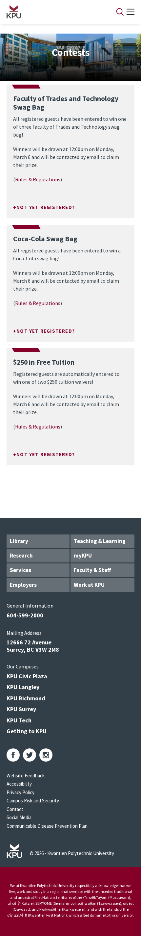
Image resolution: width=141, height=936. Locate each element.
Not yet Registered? (45, 207)
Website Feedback (26, 775)
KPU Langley (23, 687)
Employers (23, 584)
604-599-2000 (25, 615)
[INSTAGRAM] (45, 755)
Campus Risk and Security (33, 800)
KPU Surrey (21, 709)
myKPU (83, 555)
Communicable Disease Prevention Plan (47, 826)
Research (21, 555)
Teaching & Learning (100, 541)
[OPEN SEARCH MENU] (120, 12)
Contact (15, 809)
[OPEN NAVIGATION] (130, 12)
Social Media (19, 817)
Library (19, 541)
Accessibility (19, 784)
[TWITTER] (29, 755)
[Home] (53, 11)
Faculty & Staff (92, 570)
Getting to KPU (27, 731)
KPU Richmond (26, 698)
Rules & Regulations (37, 179)
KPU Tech (19, 720)
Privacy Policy (20, 792)
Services (20, 570)
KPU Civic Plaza (27, 676)
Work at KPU (89, 584)
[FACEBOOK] (13, 755)
